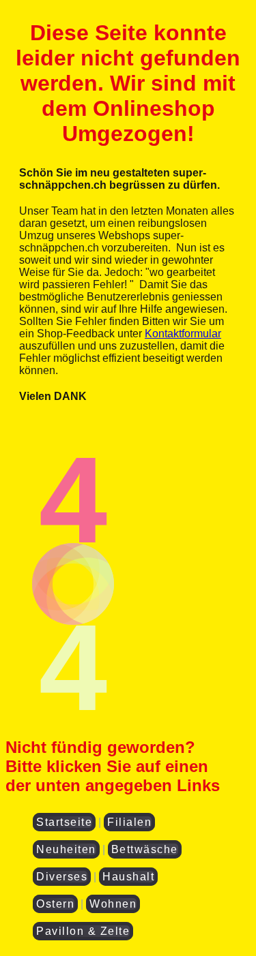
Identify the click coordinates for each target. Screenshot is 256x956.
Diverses (61, 876)
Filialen (129, 822)
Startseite (64, 822)
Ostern (55, 904)
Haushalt (128, 876)
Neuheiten (66, 849)
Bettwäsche (144, 849)
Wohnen (113, 904)
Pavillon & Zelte (83, 931)
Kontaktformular (183, 333)
